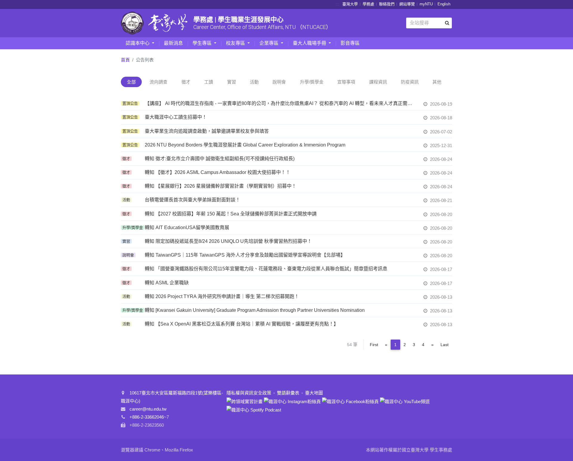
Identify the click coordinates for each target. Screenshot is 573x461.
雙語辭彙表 (288, 392)
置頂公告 (130, 103)
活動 (254, 81)
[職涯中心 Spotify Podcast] (254, 409)
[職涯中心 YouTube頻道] (405, 400)
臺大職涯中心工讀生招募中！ (176, 117)
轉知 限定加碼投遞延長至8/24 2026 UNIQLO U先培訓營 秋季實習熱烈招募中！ (228, 241)
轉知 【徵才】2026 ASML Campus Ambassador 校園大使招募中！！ (217, 172)
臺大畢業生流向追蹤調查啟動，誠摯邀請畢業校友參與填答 (207, 131)
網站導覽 (407, 4)
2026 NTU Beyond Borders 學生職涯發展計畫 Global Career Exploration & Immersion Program (245, 144)
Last (444, 344)
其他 (436, 81)
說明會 (279, 81)
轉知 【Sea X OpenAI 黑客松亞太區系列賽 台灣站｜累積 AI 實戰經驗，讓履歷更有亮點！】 (241, 323)
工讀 (208, 81)
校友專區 (236, 43)
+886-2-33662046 (147, 417)
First (374, 344)
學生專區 (202, 43)
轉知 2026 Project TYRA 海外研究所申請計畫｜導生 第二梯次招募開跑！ (222, 296)
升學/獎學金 (312, 81)
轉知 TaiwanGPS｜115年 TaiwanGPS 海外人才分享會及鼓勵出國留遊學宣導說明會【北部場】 (245, 255)
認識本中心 (138, 43)
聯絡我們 (387, 4)
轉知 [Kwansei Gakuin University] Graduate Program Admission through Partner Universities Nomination (255, 310)
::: (337, 4)
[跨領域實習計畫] (245, 400)
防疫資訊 (410, 81)
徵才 (185, 81)
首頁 (125, 59)
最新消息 (173, 43)
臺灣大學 (350, 4)
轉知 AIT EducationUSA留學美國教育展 (187, 227)
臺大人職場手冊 (310, 43)
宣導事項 (346, 81)
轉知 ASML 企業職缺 (167, 282)
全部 (131, 81)
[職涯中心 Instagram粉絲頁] (292, 400)
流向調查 (158, 81)
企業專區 (269, 43)
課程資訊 (378, 81)
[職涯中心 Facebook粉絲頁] (350, 400)
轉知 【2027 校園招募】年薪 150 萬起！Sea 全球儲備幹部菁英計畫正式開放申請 (231, 213)
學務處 (368, 4)
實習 (231, 81)
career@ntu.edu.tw (148, 408)
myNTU (426, 4)
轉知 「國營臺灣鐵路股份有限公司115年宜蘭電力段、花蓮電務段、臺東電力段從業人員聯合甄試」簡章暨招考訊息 (266, 268)
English (444, 4)
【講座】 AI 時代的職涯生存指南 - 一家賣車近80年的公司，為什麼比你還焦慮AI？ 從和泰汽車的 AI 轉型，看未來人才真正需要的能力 (280, 103)
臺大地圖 (314, 392)
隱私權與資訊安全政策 (249, 392)
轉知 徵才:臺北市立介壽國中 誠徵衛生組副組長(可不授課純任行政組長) (220, 158)
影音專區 (350, 43)
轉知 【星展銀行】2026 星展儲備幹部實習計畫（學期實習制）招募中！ (220, 186)
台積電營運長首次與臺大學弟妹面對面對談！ (192, 199)
